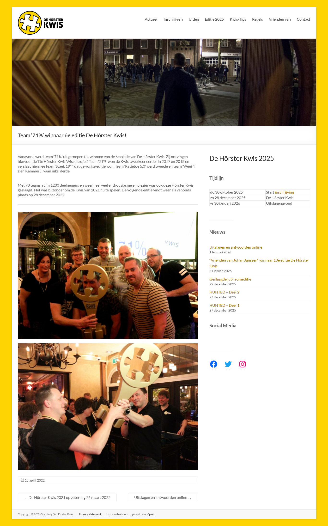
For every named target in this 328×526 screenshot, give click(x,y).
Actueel (151, 19)
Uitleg (194, 19)
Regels (257, 19)
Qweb (151, 514)
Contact (303, 19)
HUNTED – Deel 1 (224, 305)
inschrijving (284, 192)
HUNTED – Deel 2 (224, 292)
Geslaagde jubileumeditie (230, 279)
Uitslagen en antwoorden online (163, 497)
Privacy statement (90, 514)
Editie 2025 (214, 19)
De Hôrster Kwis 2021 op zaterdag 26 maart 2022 (67, 497)
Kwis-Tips (238, 19)
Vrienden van (280, 19)
